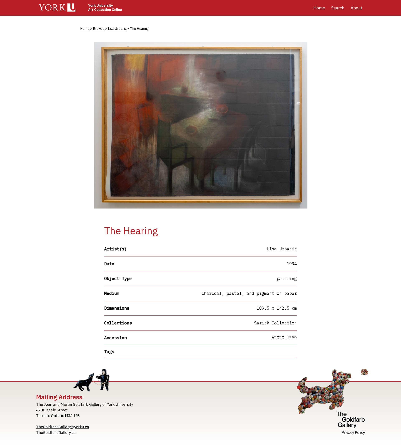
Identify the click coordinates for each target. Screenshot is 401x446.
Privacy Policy (353, 432)
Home (319, 8)
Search (337, 8)
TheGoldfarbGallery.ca (56, 432)
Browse (98, 28)
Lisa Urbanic (117, 28)
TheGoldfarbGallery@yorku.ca (62, 427)
